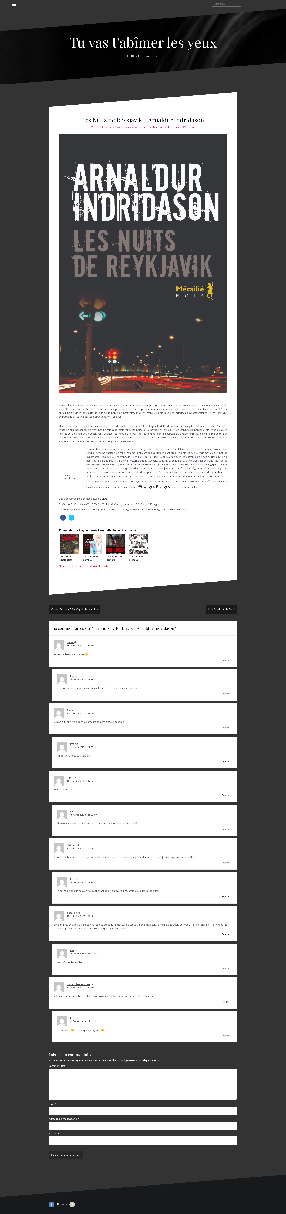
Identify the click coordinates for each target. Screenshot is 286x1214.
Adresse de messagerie (64, 1118)
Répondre (227, 660)
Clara (104, 498)
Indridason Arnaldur (76, 566)
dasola (71, 912)
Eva (110, 127)
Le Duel (86, 409)
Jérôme (71, 845)
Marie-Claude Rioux (78, 984)
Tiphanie (72, 777)
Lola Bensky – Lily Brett (221, 609)
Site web (54, 1133)
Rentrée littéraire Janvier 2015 (173, 127)
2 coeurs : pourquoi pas (126, 127)
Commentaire (57, 1065)
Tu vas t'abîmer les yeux (143, 42)
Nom (52, 1103)
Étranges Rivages (154, 486)
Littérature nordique (148, 127)
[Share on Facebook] (63, 520)
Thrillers (191, 127)
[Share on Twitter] (71, 520)
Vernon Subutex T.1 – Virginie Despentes (74, 609)
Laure (70, 642)
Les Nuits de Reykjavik (97, 566)
